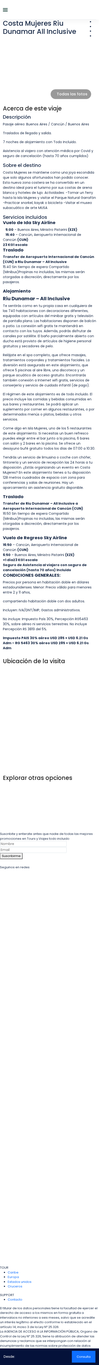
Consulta (84, 1356)
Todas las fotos (72, 94)
